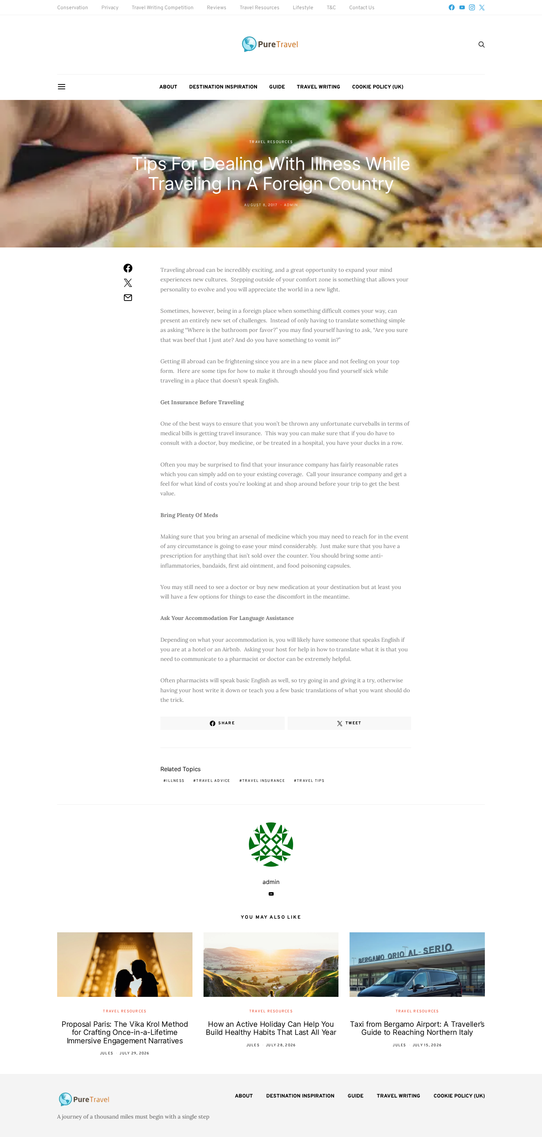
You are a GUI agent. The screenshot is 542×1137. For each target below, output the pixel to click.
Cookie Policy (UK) (377, 87)
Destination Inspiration (223, 87)
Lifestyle (303, 8)
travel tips (310, 781)
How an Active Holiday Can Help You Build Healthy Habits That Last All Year (271, 1028)
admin (291, 205)
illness (175, 781)
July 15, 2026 (427, 1045)
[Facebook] (452, 7)
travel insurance (263, 781)
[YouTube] (462, 7)
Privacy (109, 8)
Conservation (72, 8)
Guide (277, 87)
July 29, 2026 (134, 1053)
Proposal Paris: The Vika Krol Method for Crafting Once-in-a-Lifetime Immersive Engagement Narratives (125, 1032)
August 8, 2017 (261, 205)
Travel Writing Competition (163, 8)
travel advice (213, 781)
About (168, 87)
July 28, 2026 (281, 1045)
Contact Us (362, 8)
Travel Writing (318, 87)
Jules (106, 1053)
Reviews (216, 8)
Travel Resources (259, 8)
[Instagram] (472, 7)
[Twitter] (482, 7)
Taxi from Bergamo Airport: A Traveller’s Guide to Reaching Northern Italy (417, 1028)
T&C (331, 8)
